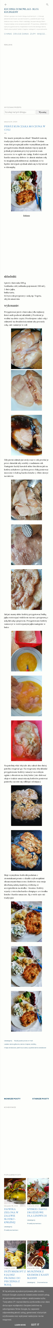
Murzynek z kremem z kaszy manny (38, 1275)
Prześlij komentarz (11, 1230)
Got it (35, 1324)
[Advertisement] (26, 74)
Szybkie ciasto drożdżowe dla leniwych (37, 1212)
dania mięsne (25, 1044)
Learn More (20, 1325)
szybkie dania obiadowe (37, 1048)
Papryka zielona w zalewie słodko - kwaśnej (11, 1215)
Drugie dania (21, 34)
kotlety (33, 1044)
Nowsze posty (12, 1099)
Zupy (33, 34)
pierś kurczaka (22, 1048)
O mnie (8, 34)
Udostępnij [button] (8, 1041)
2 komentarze (42, 1282)
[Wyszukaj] (47, 4)
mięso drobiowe (10, 1048)
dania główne (15, 1044)
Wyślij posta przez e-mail (23, 1041)
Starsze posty (40, 1099)
